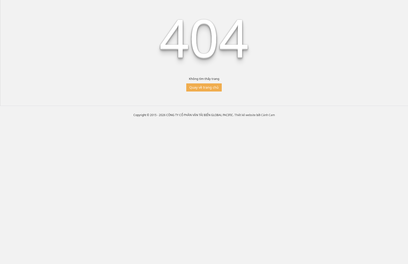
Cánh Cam (268, 115)
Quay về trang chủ (204, 87)
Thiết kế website (245, 115)
